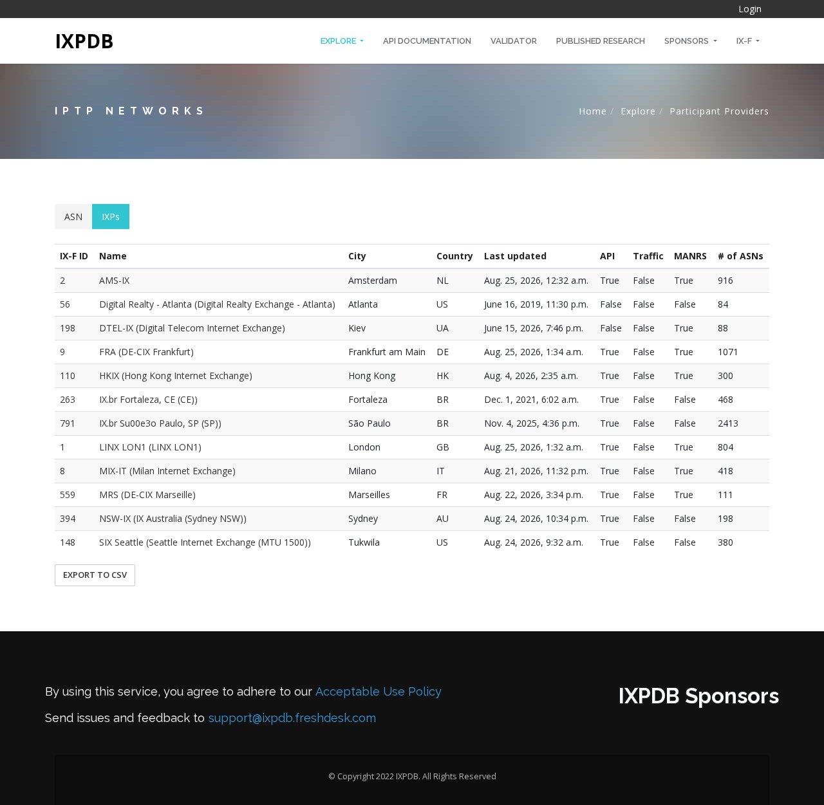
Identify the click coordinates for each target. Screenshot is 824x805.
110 (67, 375)
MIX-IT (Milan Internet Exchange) (167, 471)
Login (750, 9)
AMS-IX (114, 280)
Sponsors (687, 41)
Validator (514, 41)
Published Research (600, 41)
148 (67, 542)
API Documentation (427, 41)
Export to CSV (95, 574)
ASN (73, 216)
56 (65, 304)
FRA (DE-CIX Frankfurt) (146, 352)
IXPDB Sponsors (699, 695)
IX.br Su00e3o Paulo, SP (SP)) (160, 423)
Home (593, 111)
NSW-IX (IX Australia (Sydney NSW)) (173, 518)
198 (67, 328)
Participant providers (719, 111)
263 (67, 399)
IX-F (745, 41)
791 (67, 423)
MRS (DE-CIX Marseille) (147, 494)
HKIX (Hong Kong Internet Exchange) (175, 375)
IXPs (111, 216)
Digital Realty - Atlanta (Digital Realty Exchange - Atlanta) (217, 304)
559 (67, 494)
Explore (339, 41)
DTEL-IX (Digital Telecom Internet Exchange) (192, 328)
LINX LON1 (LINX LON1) (150, 447)
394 (67, 518)
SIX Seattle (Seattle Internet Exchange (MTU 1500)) (205, 542)
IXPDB (84, 41)
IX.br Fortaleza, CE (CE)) (148, 399)
